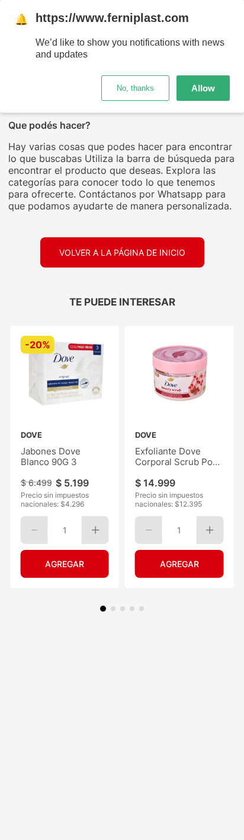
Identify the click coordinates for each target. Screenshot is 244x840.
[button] (103, 609)
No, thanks (135, 88)
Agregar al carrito (65, 564)
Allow (203, 88)
